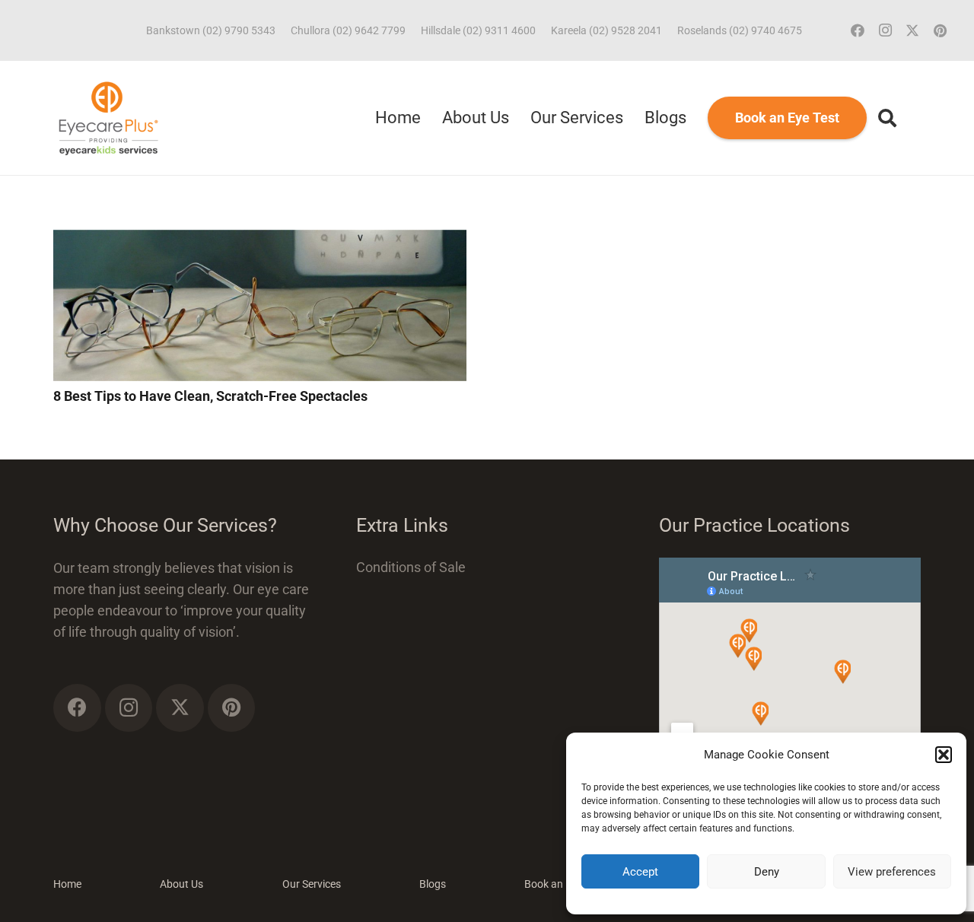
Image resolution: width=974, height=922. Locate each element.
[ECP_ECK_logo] (108, 118)
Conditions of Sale (411, 567)
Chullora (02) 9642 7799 (348, 30)
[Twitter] (912, 30)
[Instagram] (885, 30)
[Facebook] (857, 30)
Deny (766, 872)
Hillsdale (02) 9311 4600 (478, 30)
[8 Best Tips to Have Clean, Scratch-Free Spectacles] (259, 240)
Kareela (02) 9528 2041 (606, 30)
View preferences (892, 872)
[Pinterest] (939, 30)
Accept (640, 872)
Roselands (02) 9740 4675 (739, 30)
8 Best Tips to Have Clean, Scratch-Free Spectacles (210, 396)
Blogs (432, 884)
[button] (943, 754)
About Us (181, 884)
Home (67, 884)
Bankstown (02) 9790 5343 (210, 30)
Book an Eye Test (564, 884)
